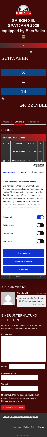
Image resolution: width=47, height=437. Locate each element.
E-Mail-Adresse (9, 373)
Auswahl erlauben (23, 261)
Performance (33, 122)
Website (5, 384)
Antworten (41, 293)
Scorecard (19, 122)
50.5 (40, 151)
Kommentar (7, 334)
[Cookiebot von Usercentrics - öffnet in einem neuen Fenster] (33, 165)
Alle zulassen (23, 253)
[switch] (40, 225)
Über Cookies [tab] (37, 172)
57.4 (40, 161)
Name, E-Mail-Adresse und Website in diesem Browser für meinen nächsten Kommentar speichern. (20, 398)
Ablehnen (23, 269)
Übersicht (7, 122)
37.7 (39, 276)
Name (4, 367)
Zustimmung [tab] (9, 172)
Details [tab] (23, 172)
